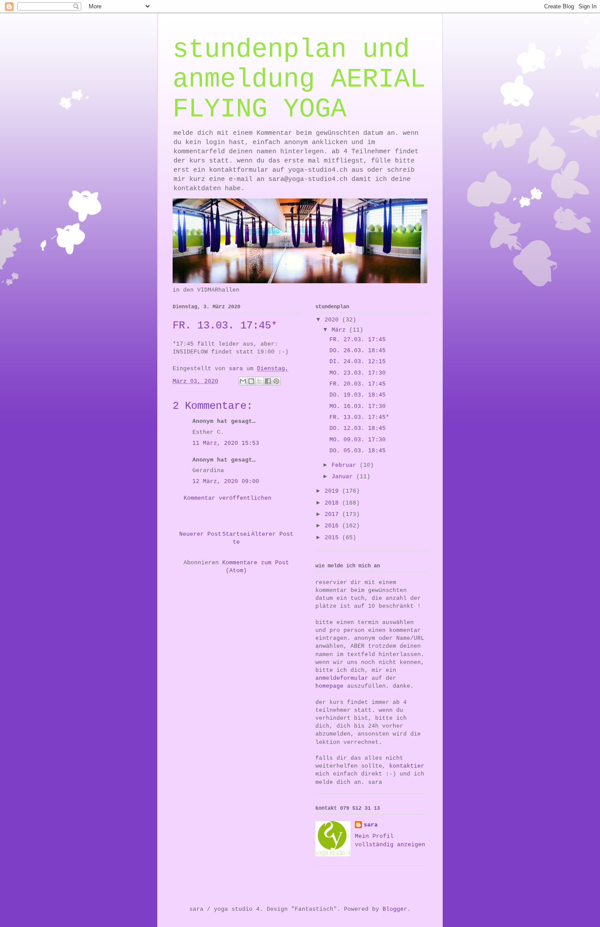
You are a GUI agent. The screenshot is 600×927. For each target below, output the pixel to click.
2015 (333, 537)
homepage (329, 686)
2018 (333, 503)
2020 (333, 320)
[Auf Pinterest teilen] (276, 381)
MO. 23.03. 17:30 (357, 373)
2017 (333, 514)
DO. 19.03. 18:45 (357, 395)
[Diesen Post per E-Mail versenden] (243, 381)
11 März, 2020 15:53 (225, 443)
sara (371, 825)
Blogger (395, 909)
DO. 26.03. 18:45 (357, 350)
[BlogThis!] (251, 381)
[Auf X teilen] (259, 381)
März (340, 330)
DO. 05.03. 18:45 (357, 450)
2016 (333, 526)
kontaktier (406, 766)
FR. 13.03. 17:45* (359, 417)
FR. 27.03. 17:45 (357, 339)
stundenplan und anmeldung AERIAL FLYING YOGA (299, 79)
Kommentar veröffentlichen (227, 498)
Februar (346, 465)
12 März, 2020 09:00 (225, 481)
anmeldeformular (341, 678)
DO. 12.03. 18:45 (357, 428)
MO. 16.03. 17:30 (357, 406)
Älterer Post (272, 534)
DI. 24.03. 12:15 (357, 361)
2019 (333, 491)
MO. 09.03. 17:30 (357, 439)
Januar (344, 476)
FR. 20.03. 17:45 (357, 384)
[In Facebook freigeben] (268, 381)
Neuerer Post (200, 534)
